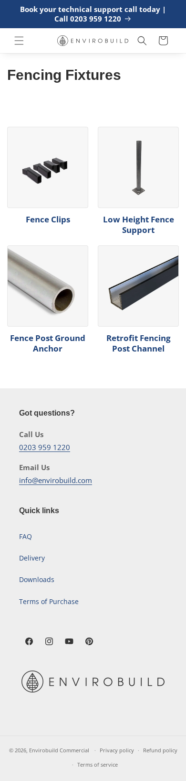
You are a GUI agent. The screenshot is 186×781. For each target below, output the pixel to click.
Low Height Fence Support (138, 224)
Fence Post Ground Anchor (47, 343)
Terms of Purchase (49, 601)
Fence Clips (48, 219)
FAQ (25, 536)
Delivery (32, 557)
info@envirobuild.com (55, 480)
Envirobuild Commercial (59, 750)
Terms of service (97, 764)
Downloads (36, 579)
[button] (19, 40)
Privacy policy (117, 750)
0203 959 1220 (44, 447)
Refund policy (160, 750)
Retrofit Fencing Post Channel (138, 343)
